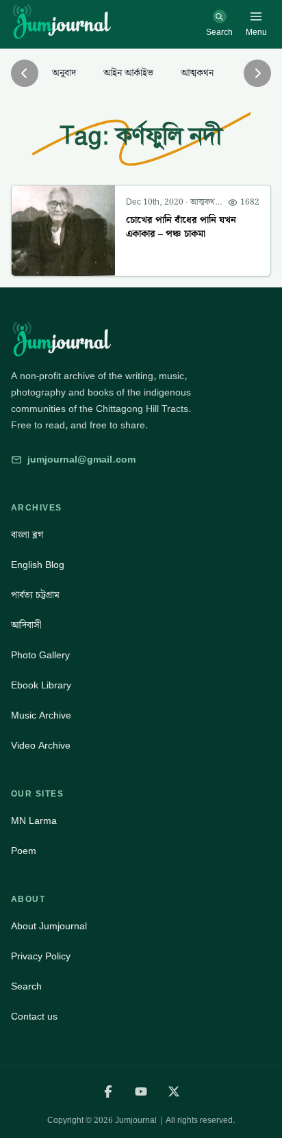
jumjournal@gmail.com (81, 459)
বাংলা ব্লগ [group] (27, 535)
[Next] (257, 73)
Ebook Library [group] (41, 685)
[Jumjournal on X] (174, 1091)
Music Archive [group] (41, 715)
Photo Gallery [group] (40, 655)
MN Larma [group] (34, 821)
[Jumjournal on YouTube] (141, 1091)
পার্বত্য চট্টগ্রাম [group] (35, 595)
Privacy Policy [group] (40, 956)
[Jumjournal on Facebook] (108, 1091)
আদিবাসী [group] (26, 625)
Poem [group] (23, 851)
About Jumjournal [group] (49, 926)
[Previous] (24, 73)
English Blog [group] (37, 565)
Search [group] (26, 986)
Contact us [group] (34, 1016)
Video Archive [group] (40, 745)
